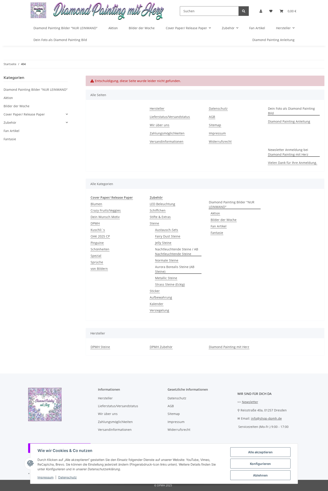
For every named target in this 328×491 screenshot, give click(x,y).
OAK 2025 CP (100, 236)
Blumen (96, 204)
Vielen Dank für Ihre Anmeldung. (292, 163)
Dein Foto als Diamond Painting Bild (60, 40)
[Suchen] (244, 11)
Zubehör (10, 122)
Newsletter (250, 402)
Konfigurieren (260, 464)
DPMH (95, 223)
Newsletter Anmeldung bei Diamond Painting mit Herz (288, 152)
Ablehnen (260, 475)
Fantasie (217, 233)
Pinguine (97, 243)
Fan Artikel (218, 226)
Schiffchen (158, 210)
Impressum (45, 477)
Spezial (96, 256)
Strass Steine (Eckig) (170, 284)
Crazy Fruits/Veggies (106, 210)
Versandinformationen (166, 141)
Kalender (156, 304)
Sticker (155, 291)
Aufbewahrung (161, 297)
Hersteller (157, 108)
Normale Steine (166, 260)
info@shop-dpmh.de (266, 418)
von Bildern (99, 268)
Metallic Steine (166, 278)
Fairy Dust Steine (167, 236)
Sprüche (97, 262)
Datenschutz (67, 477)
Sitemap (215, 125)
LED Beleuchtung (162, 204)
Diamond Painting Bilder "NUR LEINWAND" (231, 204)
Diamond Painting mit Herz (229, 347)
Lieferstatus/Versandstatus (170, 117)
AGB (212, 117)
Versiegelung (159, 310)
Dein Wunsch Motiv (105, 217)
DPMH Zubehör (161, 347)
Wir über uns (159, 125)
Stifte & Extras (160, 217)
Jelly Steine (163, 243)
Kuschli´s (98, 230)
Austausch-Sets (166, 230)
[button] (261, 11)
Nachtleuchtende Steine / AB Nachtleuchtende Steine (176, 251)
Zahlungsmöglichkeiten (167, 133)
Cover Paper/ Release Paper (24, 114)
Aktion (215, 213)
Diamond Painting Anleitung (273, 40)
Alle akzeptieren (260, 452)
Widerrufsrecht (220, 141)
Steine (154, 223)
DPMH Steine (100, 347)
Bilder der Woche (224, 220)
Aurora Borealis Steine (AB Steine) (174, 269)
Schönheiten (100, 249)
